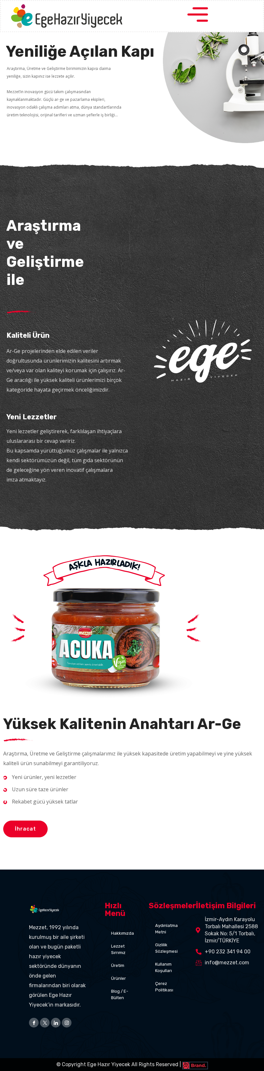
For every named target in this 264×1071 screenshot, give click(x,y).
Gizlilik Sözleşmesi (166, 948)
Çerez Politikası (164, 986)
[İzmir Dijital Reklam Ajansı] (194, 1064)
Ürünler (118, 978)
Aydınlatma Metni (166, 928)
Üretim (117, 965)
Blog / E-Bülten (119, 994)
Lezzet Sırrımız (118, 949)
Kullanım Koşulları (163, 967)
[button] (25, 829)
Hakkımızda (122, 933)
